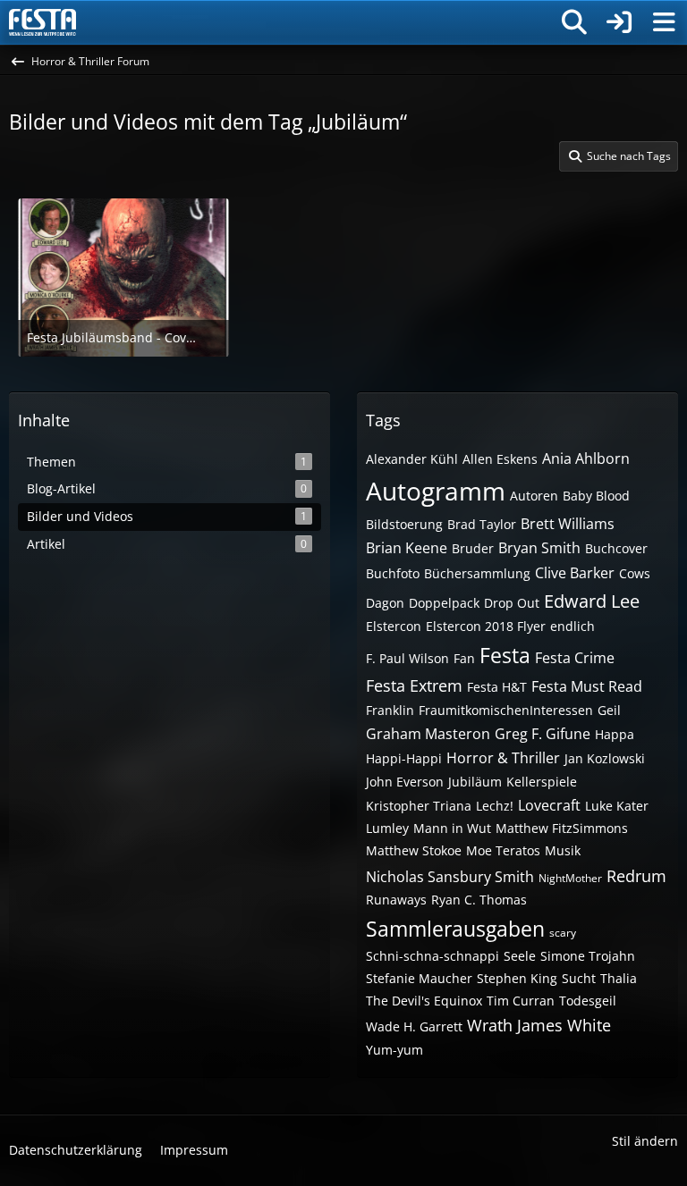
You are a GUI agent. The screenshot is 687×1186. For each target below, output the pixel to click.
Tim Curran (521, 1000)
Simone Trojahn (587, 955)
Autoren (534, 495)
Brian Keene (406, 548)
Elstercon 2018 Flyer (486, 626)
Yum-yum (394, 1049)
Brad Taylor (481, 524)
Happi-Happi (404, 758)
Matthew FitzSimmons (562, 828)
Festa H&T (497, 686)
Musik (563, 850)
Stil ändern (645, 1140)
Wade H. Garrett (414, 1026)
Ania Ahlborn (586, 458)
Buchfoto (393, 573)
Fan (464, 658)
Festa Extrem (414, 685)
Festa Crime (575, 658)
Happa (614, 734)
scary (562, 932)
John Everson (405, 781)
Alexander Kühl (412, 458)
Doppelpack (444, 602)
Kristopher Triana (418, 805)
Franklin (390, 710)
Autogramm (435, 491)
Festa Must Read (586, 686)
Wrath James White (539, 1025)
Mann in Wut (452, 828)
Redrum (636, 876)
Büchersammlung (477, 573)
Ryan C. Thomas (479, 899)
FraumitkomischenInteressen (506, 710)
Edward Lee (592, 601)
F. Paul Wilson (407, 658)
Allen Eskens (500, 458)
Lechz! (494, 805)
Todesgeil (587, 1000)
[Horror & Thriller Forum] (42, 22)
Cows (634, 573)
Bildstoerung (404, 524)
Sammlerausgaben (455, 928)
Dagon (385, 602)
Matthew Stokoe (414, 850)
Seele (520, 955)
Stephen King (517, 978)
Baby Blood (596, 495)
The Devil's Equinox (424, 1000)
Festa (504, 655)
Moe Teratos (503, 850)
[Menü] (664, 22)
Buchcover (616, 548)
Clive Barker (575, 573)
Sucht (579, 978)
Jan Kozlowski (604, 758)
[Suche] (574, 22)
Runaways (396, 899)
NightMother (570, 878)
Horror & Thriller (503, 758)
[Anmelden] (619, 22)
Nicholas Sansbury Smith (450, 877)
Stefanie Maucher (419, 978)
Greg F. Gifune (542, 734)
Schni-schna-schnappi (432, 955)
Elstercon (393, 626)
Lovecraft (549, 805)
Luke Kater (617, 805)
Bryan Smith (539, 548)
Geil (609, 710)
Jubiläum (475, 781)
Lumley (387, 828)
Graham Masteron (428, 734)
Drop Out (511, 602)
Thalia (618, 978)
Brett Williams (568, 524)
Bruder (473, 548)
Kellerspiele (541, 781)
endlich (572, 626)
